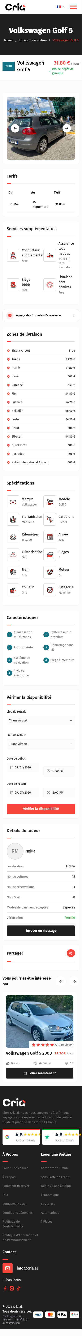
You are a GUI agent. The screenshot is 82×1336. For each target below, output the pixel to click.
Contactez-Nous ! (14, 1204)
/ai (20, 1316)
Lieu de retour (16, 735)
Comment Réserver (16, 1186)
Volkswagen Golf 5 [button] (65, 40)
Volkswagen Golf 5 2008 (29, 1053)
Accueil (8, 40)
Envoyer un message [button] (41, 931)
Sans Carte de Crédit (55, 1177)
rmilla (30, 851)
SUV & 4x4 (48, 1204)
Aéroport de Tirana (54, 1168)
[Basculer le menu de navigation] (73, 7)
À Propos (9, 1177)
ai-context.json (11, 1323)
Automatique (50, 1213)
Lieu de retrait (16, 711)
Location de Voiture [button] (32, 40)
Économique (50, 1195)
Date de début (16, 758)
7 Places (46, 1221)
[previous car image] (15, 128)
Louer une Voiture (15, 1168)
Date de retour (16, 784)
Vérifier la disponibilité (41, 809)
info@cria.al (27, 1268)
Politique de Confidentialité (13, 1224)
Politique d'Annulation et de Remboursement (20, 1237)
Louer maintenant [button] (42, 1073)
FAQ (5, 1195)
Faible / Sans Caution (56, 1186)
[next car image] (66, 128)
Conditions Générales (18, 1213)
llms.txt (7, 1319)
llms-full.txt (21, 1319)
